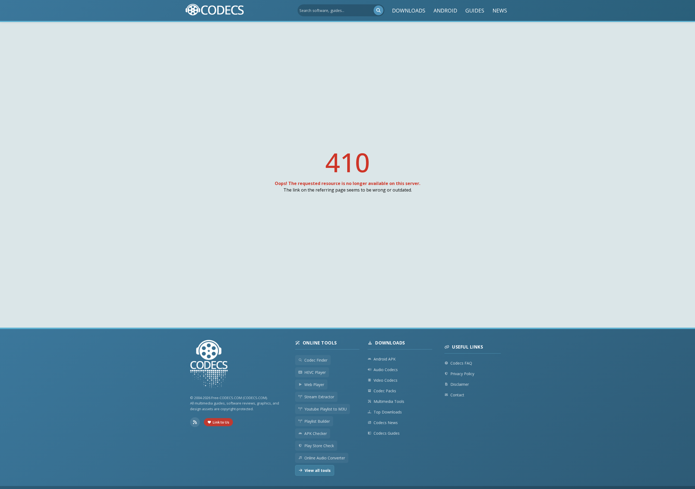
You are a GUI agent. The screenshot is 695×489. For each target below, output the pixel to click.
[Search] (378, 10)
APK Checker (315, 433)
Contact (457, 394)
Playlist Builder (317, 421)
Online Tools (320, 343)
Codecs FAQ (461, 363)
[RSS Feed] (195, 422)
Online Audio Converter (324, 457)
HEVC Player (315, 372)
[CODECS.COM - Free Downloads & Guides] (209, 365)
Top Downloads (388, 412)
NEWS (499, 10)
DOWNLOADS (408, 10)
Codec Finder (315, 360)
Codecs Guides (387, 433)
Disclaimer (459, 384)
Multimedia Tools (389, 401)
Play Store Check (319, 445)
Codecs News (386, 422)
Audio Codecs (386, 369)
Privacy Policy (462, 373)
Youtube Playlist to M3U (325, 409)
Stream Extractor (319, 396)
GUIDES (474, 10)
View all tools (318, 470)
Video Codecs (385, 380)
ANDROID (445, 10)
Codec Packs (385, 390)
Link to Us (221, 422)
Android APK (385, 359)
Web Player (314, 384)
